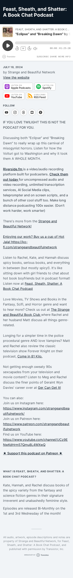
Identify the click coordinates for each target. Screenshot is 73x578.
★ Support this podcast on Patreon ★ (32, 453)
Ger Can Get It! (49, 388)
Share (53, 56)
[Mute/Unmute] (35, 48)
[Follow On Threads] (23, 112)
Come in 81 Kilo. (29, 356)
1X (23, 48)
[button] (43, 42)
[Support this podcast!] (40, 112)
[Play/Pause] (7, 32)
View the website (16, 77)
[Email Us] (32, 112)
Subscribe (43, 56)
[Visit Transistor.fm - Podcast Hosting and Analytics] (8, 56)
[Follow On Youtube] (6, 112)
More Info (64, 56)
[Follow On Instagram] (15, 112)
